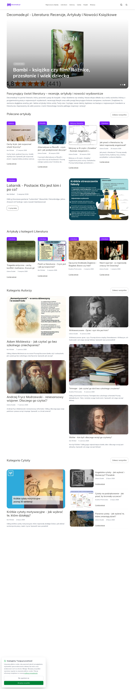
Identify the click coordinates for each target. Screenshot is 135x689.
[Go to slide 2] (122, 84)
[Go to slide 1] (120, 84)
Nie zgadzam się (23, 678)
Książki (86, 5)
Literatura (64, 5)
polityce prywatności (31, 673)
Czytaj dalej (12, 208)
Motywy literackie (76, 123)
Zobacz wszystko (119, 115)
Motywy (92, 5)
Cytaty (79, 5)
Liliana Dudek (42, 153)
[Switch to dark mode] (126, 5)
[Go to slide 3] (124, 85)
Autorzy (72, 5)
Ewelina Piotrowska (19, 81)
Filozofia (42, 123)
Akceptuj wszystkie (24, 683)
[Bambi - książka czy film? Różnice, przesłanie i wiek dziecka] (67, 54)
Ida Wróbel (10, 150)
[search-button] (121, 5)
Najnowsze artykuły (52, 5)
